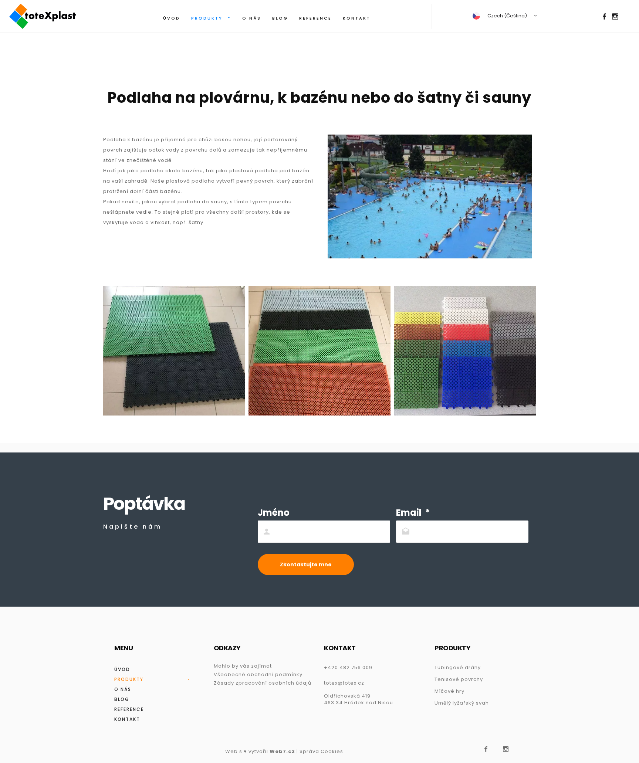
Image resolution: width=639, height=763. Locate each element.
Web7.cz (282, 751)
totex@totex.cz (344, 682)
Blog (280, 18)
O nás (251, 18)
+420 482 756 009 (348, 667)
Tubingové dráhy (458, 667)
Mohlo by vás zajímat (243, 665)
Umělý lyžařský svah (462, 702)
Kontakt (357, 18)
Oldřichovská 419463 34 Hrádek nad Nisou (358, 699)
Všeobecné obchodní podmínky (258, 674)
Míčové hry (449, 691)
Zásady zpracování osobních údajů (262, 682)
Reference (315, 18)
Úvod (171, 18)
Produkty (207, 18)
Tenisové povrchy (459, 679)
